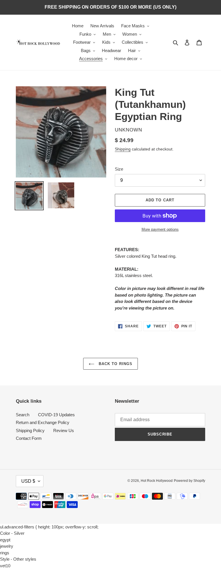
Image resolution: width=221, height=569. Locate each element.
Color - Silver (12, 533)
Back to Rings (114, 364)
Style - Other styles (18, 559)
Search (22, 414)
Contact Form (29, 438)
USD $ (28, 481)
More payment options (160, 229)
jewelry (6, 546)
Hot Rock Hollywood (157, 481)
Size (119, 169)
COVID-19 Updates (56, 414)
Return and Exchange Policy (42, 422)
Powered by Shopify (189, 481)
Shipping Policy (30, 430)
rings (4, 552)
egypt (5, 539)
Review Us (63, 430)
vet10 (5, 565)
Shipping (123, 149)
